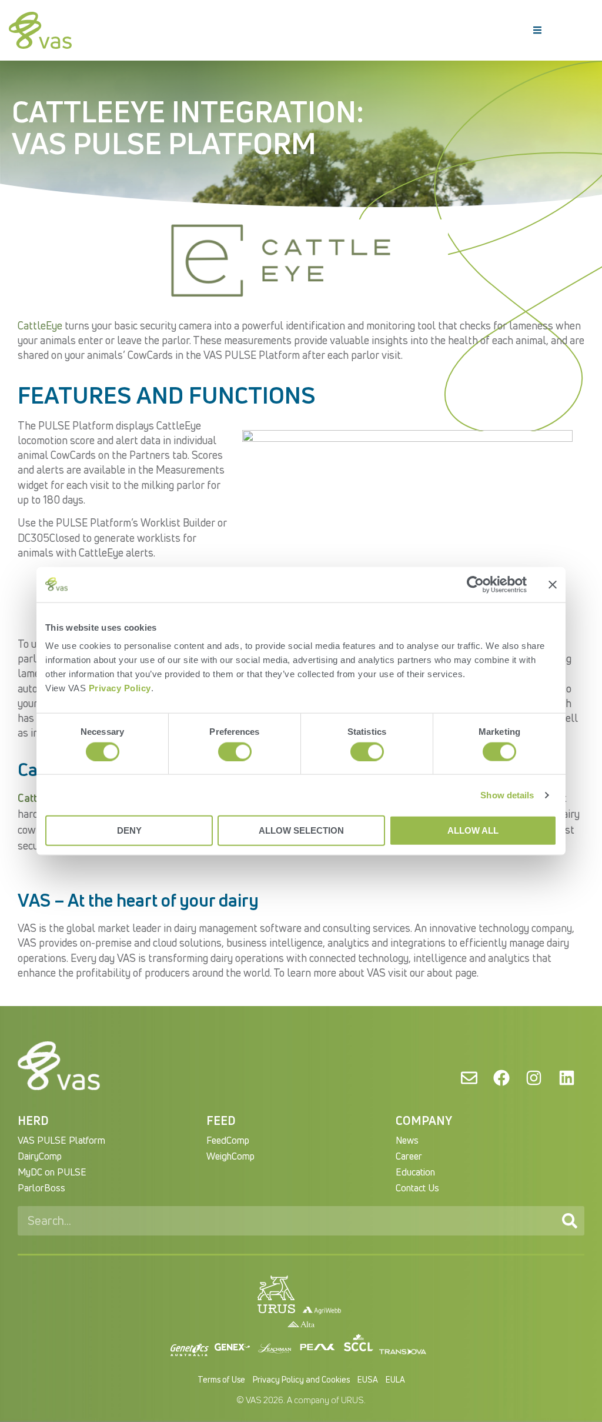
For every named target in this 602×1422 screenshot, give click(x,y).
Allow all (473, 830)
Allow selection (301, 830)
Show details (507, 795)
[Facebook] (501, 1077)
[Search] (569, 1220)
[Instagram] (534, 1077)
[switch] (235, 751)
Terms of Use (221, 1379)
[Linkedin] (566, 1077)
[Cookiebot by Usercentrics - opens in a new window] (475, 584)
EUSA (367, 1379)
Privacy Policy (120, 688)
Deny (129, 830)
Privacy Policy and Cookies (301, 1379)
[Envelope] (468, 1077)
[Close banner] (553, 584)
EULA (395, 1379)
